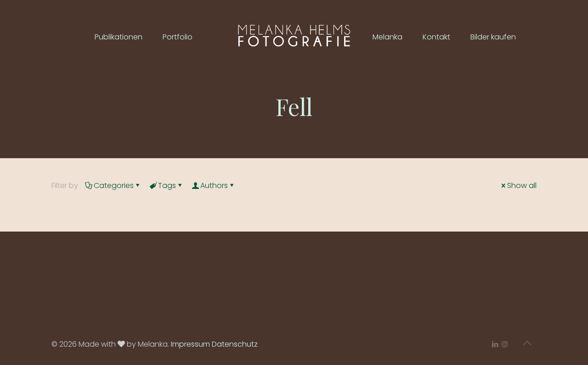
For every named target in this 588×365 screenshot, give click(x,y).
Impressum (190, 344)
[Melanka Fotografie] (294, 37)
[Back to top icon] (527, 343)
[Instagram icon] (504, 344)
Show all (522, 185)
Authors (214, 185)
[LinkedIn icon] (495, 344)
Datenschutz (235, 344)
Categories (114, 185)
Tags (167, 185)
